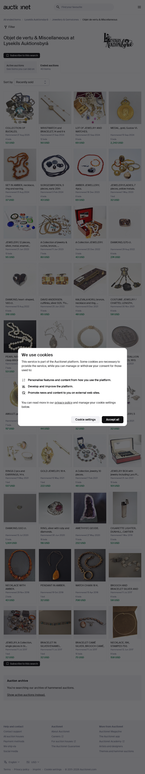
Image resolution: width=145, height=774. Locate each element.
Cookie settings (85, 419)
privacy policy (63, 402)
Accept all (112, 419)
